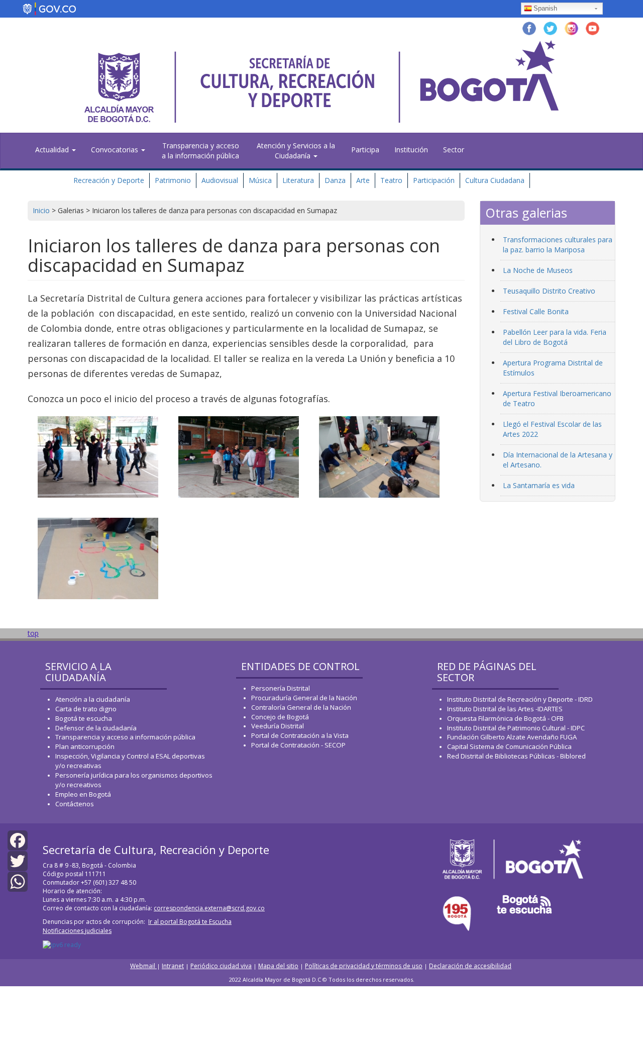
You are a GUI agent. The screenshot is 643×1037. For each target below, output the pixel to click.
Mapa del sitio (278, 966)
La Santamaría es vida (539, 485)
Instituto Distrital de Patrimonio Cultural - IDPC (516, 727)
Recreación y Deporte (108, 180)
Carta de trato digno (86, 708)
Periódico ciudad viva (221, 966)
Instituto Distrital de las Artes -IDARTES (505, 708)
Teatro (391, 180)
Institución (411, 149)
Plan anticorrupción (85, 746)
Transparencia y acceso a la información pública (200, 150)
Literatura (298, 180)
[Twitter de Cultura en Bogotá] (550, 27)
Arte (363, 180)
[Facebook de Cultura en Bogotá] (529, 27)
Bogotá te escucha (83, 718)
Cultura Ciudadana (494, 180)
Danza (335, 180)
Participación (434, 180)
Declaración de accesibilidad (470, 966)
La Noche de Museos (538, 270)
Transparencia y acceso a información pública (125, 736)
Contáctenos (74, 803)
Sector (453, 149)
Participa (365, 149)
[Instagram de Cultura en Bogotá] (571, 27)
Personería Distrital (280, 688)
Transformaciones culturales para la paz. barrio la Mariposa (557, 244)
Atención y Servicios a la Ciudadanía (296, 150)
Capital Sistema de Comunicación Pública (509, 746)
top (33, 633)
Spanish (545, 8)
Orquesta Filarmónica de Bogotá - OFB (505, 718)
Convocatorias (115, 149)
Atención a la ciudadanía (92, 699)
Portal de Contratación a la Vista (300, 735)
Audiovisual (219, 180)
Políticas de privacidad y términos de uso (363, 966)
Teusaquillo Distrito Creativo (549, 291)
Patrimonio (173, 180)
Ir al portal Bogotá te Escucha (190, 921)
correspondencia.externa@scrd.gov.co (209, 908)
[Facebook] (18, 839)
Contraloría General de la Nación (301, 707)
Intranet (173, 966)
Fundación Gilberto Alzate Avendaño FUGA (512, 736)
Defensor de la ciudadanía (96, 727)
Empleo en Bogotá (83, 794)
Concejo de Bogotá (280, 716)
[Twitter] (18, 860)
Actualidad (53, 149)
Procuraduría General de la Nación (304, 697)
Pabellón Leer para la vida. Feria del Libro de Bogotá (554, 337)
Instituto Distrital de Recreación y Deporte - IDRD (520, 699)
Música (260, 180)
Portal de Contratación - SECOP (298, 744)
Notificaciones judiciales (77, 930)
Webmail (143, 966)
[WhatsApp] (18, 881)
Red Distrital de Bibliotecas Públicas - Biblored (516, 756)
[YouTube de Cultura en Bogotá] (592, 27)
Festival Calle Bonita (536, 311)
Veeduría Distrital (277, 725)
